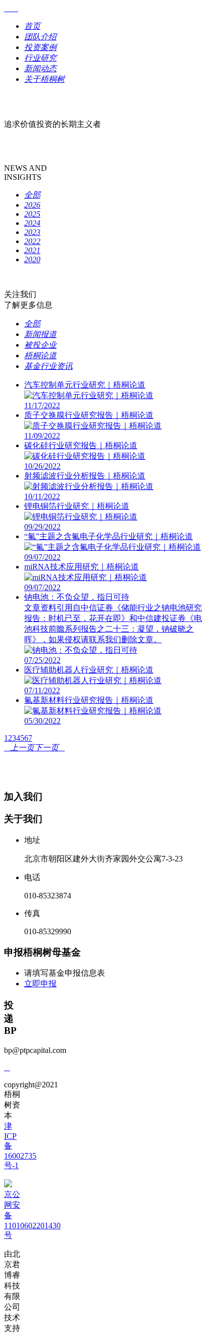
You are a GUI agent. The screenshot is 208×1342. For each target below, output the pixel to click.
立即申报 (40, 983)
